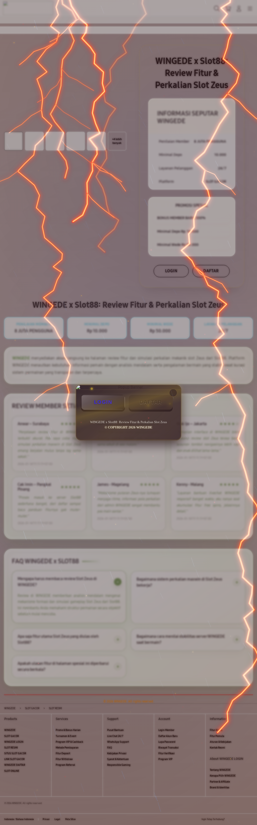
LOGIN (103, 402)
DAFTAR (151, 402)
